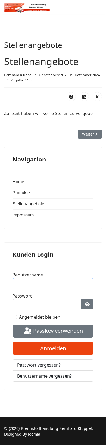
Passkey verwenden (57, 330)
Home (18, 181)
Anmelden (53, 348)
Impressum (23, 215)
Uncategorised (51, 74)
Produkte (21, 192)
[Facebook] (71, 96)
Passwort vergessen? (39, 365)
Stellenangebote (28, 204)
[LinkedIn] (84, 96)
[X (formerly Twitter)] (97, 96)
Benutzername (28, 275)
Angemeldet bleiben (39, 317)
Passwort (22, 296)
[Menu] (98, 8)
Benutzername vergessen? (44, 376)
